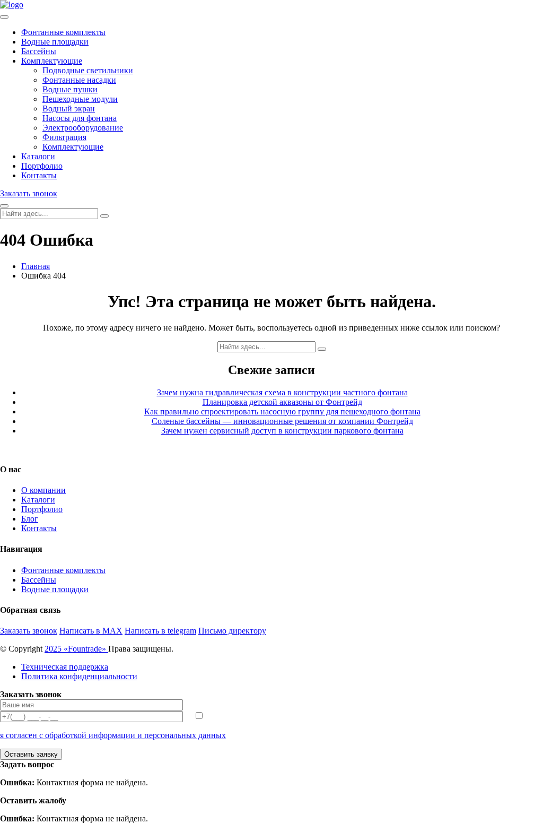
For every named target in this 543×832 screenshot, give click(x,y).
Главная (35, 266)
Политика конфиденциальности (79, 676)
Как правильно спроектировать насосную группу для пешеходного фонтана (282, 411)
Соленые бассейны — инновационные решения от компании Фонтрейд (282, 421)
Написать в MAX (90, 630)
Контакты (39, 175)
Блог (29, 518)
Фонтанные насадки (79, 79)
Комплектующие (51, 60)
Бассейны (38, 51)
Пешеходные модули (80, 98)
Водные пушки (70, 89)
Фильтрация (64, 137)
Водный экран (68, 108)
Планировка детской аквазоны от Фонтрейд (282, 401)
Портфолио (42, 165)
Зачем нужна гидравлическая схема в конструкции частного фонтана (282, 392)
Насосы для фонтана (79, 118)
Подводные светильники (87, 70)
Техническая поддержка (64, 666)
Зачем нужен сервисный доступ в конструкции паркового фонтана (282, 430)
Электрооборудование (82, 127)
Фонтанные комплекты (63, 32)
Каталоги (38, 156)
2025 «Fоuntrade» (76, 648)
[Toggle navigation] (4, 17)
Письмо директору (232, 630)
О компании (43, 490)
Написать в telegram (160, 630)
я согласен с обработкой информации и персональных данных (113, 735)
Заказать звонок (28, 193)
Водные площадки (55, 41)
